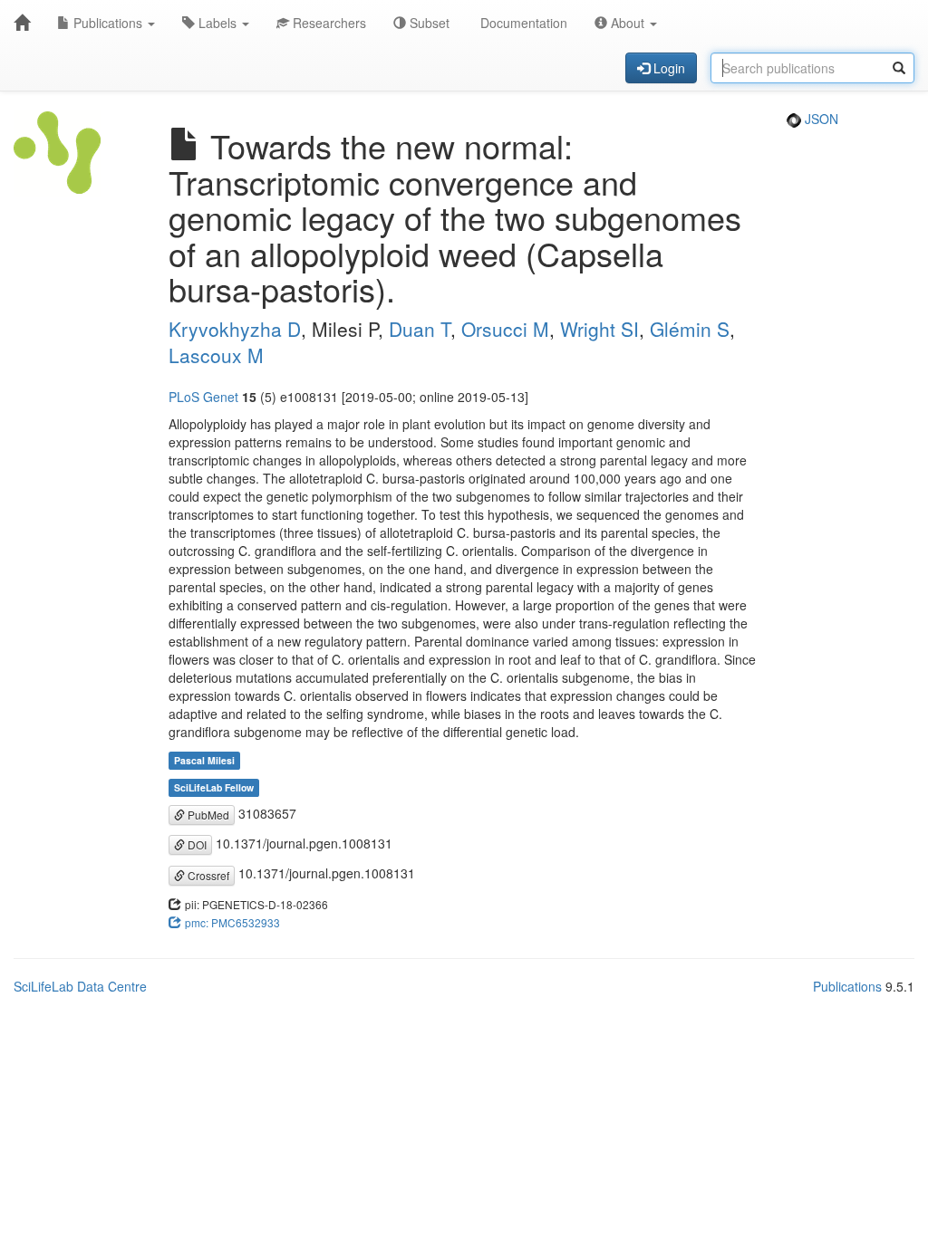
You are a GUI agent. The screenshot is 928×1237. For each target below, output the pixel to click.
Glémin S (690, 328)
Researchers (327, 23)
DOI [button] (196, 844)
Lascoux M (216, 355)
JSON (819, 119)
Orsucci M (505, 328)
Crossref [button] (207, 875)
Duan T (419, 328)
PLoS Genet (203, 397)
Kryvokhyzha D (235, 328)
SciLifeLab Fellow (214, 787)
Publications (108, 23)
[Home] (22, 22)
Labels (217, 23)
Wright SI (599, 328)
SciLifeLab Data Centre (80, 986)
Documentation (522, 23)
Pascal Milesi (204, 760)
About (627, 23)
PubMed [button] (207, 814)
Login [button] (667, 68)
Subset (428, 23)
